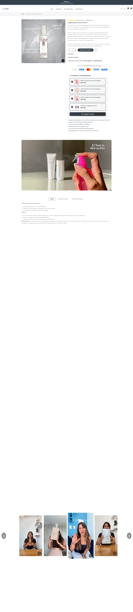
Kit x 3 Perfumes (68, 9)
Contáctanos (79, 9)
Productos (58, 9)
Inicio (51, 9)
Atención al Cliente (77, 199)
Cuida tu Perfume (63, 199)
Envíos (52, 199)
